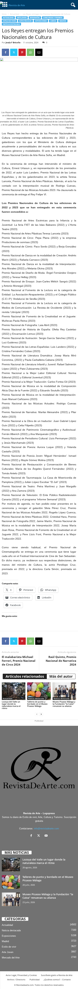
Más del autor (61, 676)
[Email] (38, 52)
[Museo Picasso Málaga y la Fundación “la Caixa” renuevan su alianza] (64, 691)
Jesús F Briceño (13, 42)
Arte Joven (21, 17)
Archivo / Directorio (16, 979)
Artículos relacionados (25, 676)
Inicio (4, 14)
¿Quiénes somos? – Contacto (57, 979)
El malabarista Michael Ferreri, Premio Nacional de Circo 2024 (18, 660)
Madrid (62, 21)
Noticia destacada (11, 24)
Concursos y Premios (52, 17)
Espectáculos (25, 21)
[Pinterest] (22, 52)
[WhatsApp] (30, 52)
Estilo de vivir (9, 21)
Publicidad (35, 979)
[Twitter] (13, 52)
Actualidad (14, 14)
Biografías (35, 17)
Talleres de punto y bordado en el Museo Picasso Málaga (37, 703)
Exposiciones (41, 21)
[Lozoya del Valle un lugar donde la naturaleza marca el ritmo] (13, 691)
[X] (39, 836)
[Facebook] (5, 52)
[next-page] (41, 714)
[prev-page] (37, 714)
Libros (53, 21)
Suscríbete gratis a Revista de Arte (56, 975)
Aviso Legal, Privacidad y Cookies (21, 975)
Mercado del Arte (11, 957)
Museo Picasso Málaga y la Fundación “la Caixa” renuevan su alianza (64, 703)
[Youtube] (46, 836)
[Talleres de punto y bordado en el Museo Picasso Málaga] (39, 691)
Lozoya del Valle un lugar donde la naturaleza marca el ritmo (11, 705)
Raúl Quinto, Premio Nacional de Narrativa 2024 (61, 660)
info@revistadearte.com (46, 828)
